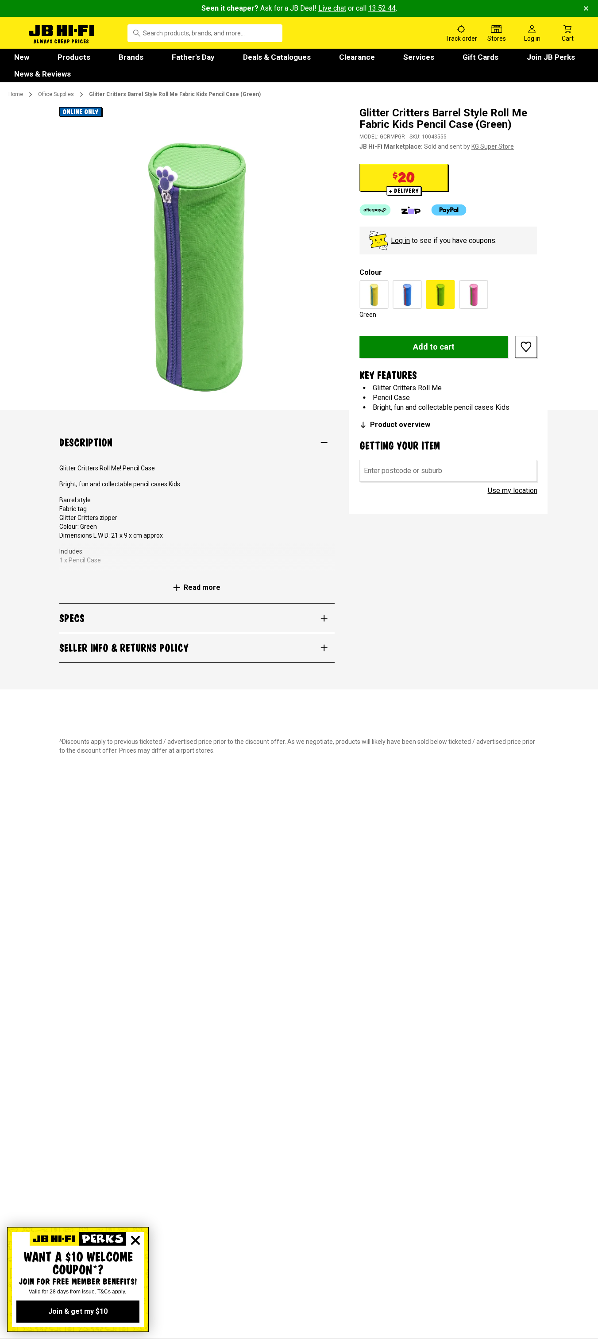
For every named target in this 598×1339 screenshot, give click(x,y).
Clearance (357, 57)
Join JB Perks (551, 57)
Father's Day (193, 57)
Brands (131, 57)
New (21, 57)
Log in (400, 240)
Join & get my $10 (78, 1311)
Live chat (332, 8)
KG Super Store (492, 146)
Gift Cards (480, 57)
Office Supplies (56, 94)
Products (74, 57)
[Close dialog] (135, 1240)
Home (15, 94)
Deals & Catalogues (277, 57)
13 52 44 (382, 8)
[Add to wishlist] (526, 347)
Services (418, 57)
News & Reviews (42, 73)
